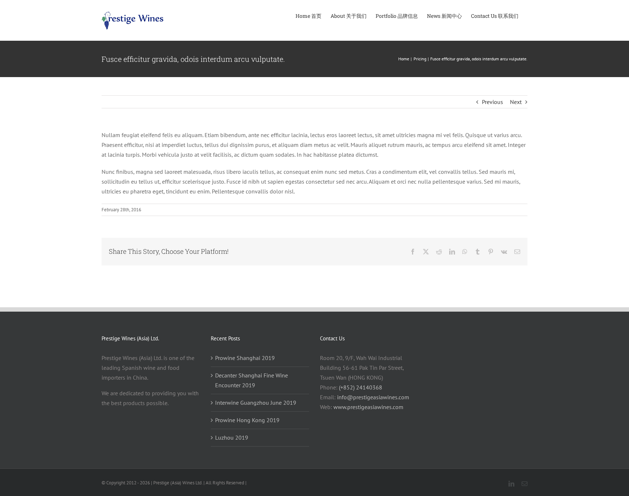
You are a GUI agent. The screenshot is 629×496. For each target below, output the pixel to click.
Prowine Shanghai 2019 (245, 357)
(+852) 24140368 (360, 387)
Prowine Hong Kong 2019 (247, 420)
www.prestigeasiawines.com (368, 407)
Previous (492, 101)
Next (516, 101)
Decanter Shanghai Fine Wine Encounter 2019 (251, 380)
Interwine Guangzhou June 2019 (255, 402)
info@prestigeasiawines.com (373, 397)
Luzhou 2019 (231, 437)
